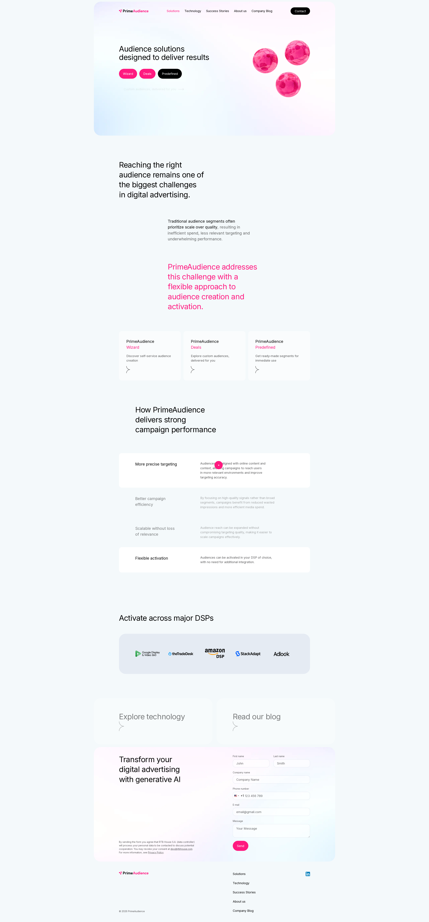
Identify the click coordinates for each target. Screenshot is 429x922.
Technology (193, 11)
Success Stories (217, 11)
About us (240, 11)
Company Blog (262, 11)
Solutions (173, 11)
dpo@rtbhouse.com (181, 849)
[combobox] (238, 796)
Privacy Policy (156, 852)
